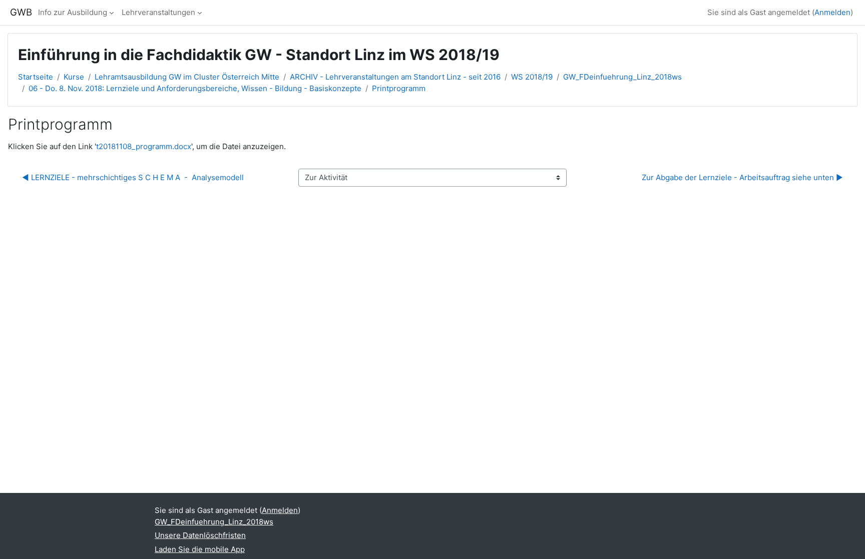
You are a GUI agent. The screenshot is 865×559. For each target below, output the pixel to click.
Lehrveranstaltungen (158, 12)
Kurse (74, 77)
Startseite (35, 77)
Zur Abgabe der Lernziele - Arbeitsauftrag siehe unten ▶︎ (742, 177)
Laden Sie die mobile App (200, 549)
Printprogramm (398, 88)
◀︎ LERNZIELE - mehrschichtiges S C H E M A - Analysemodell (133, 177)
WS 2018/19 (532, 77)
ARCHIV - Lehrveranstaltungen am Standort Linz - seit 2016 (395, 77)
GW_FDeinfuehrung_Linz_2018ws (622, 77)
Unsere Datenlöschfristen (200, 535)
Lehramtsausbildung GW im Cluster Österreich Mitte (187, 77)
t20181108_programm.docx (143, 146)
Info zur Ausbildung (72, 12)
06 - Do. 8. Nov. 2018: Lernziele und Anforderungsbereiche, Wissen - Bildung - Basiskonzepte (195, 88)
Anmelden (832, 12)
